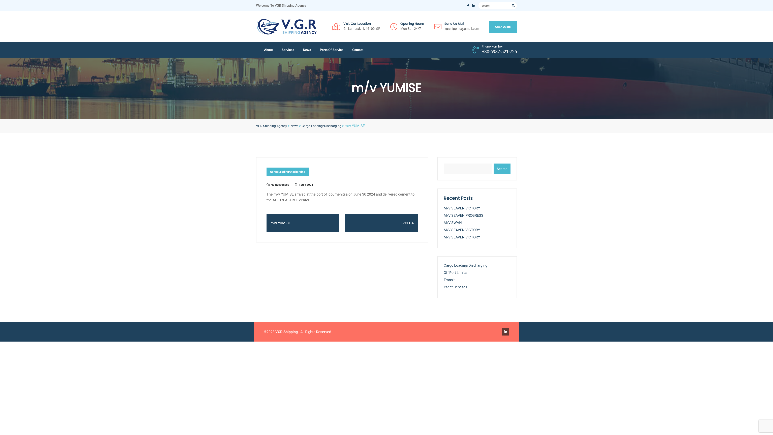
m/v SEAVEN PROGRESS (463, 215)
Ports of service (331, 50)
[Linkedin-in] (505, 332)
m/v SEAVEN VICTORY (462, 208)
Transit (449, 280)
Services (288, 50)
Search (502, 169)
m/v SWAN (453, 223)
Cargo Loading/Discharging (287, 171)
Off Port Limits (455, 272)
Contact (357, 50)
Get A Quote (503, 26)
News (307, 50)
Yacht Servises (455, 287)
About (268, 50)
